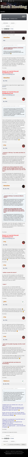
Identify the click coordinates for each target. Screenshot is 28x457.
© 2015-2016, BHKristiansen (14, 453)
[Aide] (3, 1)
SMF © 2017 (13, 451)
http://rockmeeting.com (8, 74)
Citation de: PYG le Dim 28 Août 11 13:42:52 (10, 388)
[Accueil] (1, 1)
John (4, 301)
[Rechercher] (6, 1)
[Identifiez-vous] (11, 1)
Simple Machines (19, 451)
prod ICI (4, 86)
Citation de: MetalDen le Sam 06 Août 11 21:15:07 (11, 106)
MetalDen (6, 37)
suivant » (13, 23)
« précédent (5, 23)
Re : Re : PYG (6, 188)
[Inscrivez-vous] (13, 1)
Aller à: (5, 444)
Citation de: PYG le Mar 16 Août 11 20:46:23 (10, 193)
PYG (4, 40)
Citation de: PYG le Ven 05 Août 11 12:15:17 (10, 45)
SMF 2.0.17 (8, 451)
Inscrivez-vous (13, 18)
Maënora (6, 381)
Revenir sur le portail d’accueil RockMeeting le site (10, 71)
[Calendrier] (8, 1)
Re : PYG (5, 80)
